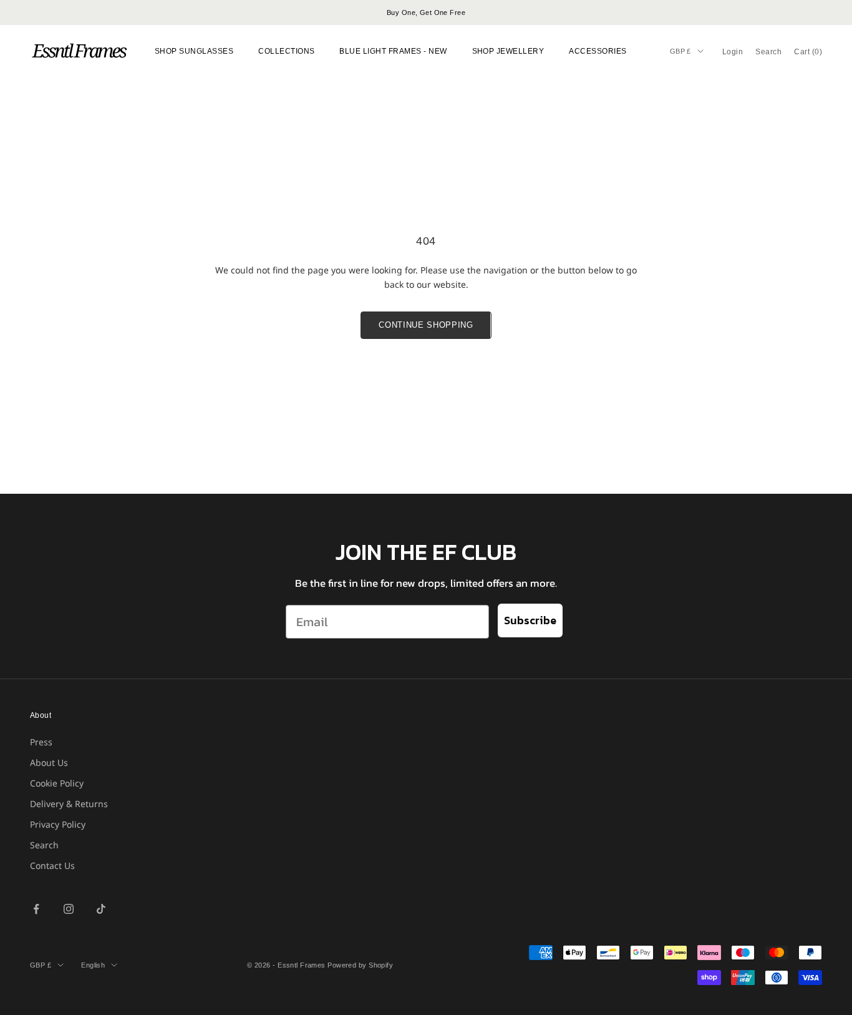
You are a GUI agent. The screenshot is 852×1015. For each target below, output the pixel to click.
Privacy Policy (57, 824)
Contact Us (52, 865)
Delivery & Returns (69, 804)
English (93, 965)
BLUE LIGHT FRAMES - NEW (393, 51)
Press (41, 742)
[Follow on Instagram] (68, 909)
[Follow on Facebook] (36, 909)
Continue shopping (426, 325)
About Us (49, 762)
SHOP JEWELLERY (508, 51)
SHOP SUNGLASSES (194, 51)
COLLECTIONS (286, 51)
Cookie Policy (57, 783)
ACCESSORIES (597, 51)
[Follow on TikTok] (101, 909)
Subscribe (530, 620)
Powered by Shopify (360, 965)
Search (44, 845)
